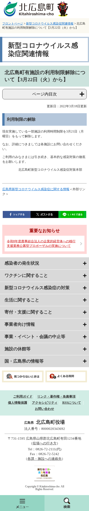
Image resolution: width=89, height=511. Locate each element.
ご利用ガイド (22, 396)
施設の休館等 (18, 348)
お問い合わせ (44, 409)
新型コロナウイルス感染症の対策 (37, 287)
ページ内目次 (44, 94)
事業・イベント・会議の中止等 (35, 336)
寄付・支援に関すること (28, 312)
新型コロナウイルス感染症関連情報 (49, 23)
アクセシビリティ (45, 402)
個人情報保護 (17, 402)
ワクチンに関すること (26, 275)
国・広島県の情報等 (24, 361)
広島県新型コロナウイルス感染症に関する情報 (35, 189)
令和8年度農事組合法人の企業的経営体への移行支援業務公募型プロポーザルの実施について (41, 244)
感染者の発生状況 (22, 263)
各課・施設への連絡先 (44, 459)
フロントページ (12, 23)
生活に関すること (22, 300)
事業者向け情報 (20, 324)
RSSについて (71, 402)
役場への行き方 (45, 443)
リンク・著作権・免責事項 (56, 396)
